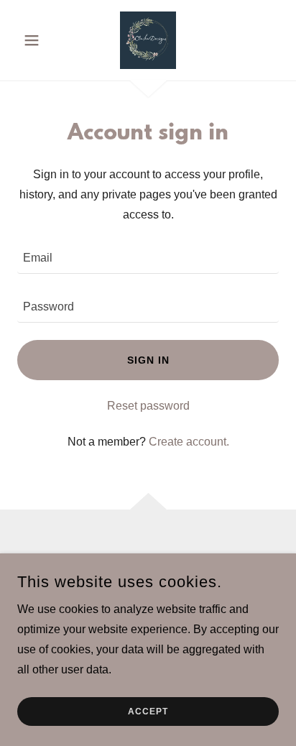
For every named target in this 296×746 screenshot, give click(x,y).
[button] (37, 40)
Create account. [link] (189, 442)
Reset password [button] (148, 406)
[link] (147, 40)
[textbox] (148, 258)
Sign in (148, 360)
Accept (148, 711)
